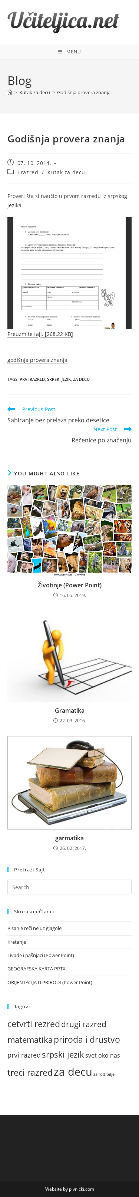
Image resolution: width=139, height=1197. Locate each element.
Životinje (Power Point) (70, 585)
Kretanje (16, 942)
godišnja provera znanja (37, 359)
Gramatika (70, 710)
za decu (81, 379)
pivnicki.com (81, 1189)
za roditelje (104, 1074)
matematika (30, 1039)
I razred (28, 172)
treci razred (30, 1072)
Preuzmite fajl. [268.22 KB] (40, 333)
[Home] (9, 92)
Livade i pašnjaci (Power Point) (40, 955)
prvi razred (32, 379)
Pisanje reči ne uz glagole (34, 928)
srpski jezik (59, 379)
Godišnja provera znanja (83, 92)
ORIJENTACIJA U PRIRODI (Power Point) (49, 982)
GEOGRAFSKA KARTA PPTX (36, 968)
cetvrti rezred (33, 1024)
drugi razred (83, 1024)
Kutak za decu (66, 172)
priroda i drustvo (87, 1039)
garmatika (69, 838)
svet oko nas (102, 1055)
